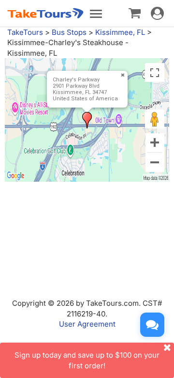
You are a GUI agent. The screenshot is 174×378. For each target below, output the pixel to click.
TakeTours (25, 32)
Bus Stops (69, 32)
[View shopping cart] (135, 12)
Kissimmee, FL (120, 32)
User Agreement (87, 324)
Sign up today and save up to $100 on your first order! (87, 360)
